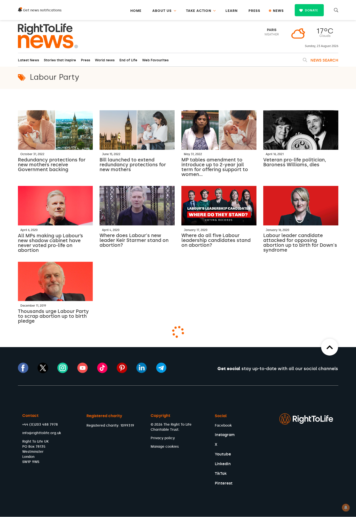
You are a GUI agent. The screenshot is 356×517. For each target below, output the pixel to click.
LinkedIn (223, 463)
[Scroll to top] (329, 347)
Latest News (28, 60)
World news (105, 60)
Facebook (223, 425)
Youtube (223, 454)
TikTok (221, 473)
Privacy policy (163, 438)
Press (85, 60)
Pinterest (223, 483)
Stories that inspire (60, 60)
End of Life (128, 60)
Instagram (225, 434)
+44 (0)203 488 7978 (40, 424)
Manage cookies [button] (165, 447)
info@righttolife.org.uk (41, 433)
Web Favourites (155, 60)
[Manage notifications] (346, 507)
